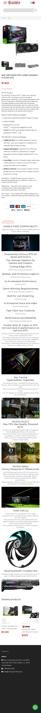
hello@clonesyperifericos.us (12, 672)
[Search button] (36, 10)
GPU (9, 18)
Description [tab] (8, 221)
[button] (3, 40)
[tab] (8, 221)
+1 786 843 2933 (9, 669)
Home (4, 18)
